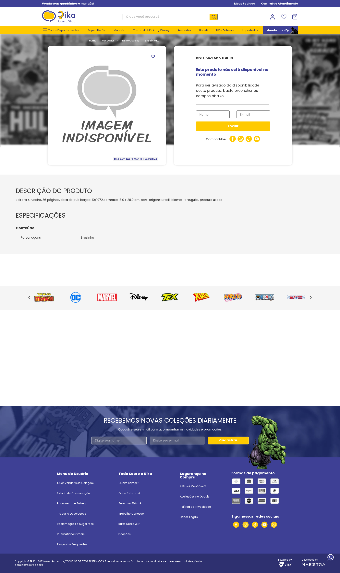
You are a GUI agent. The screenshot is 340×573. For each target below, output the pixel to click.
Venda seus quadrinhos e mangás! (68, 4)
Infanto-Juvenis (129, 40)
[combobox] (170, 17)
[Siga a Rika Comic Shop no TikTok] (255, 524)
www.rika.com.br (54, 561)
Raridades (108, 40)
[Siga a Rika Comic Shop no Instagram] (245, 524)
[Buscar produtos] (215, 17)
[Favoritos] (283, 17)
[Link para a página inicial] (92, 40)
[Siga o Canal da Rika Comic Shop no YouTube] (264, 524)
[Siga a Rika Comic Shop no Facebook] (236, 524)
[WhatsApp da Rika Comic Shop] (274, 524)
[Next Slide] (311, 297)
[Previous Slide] (29, 297)
